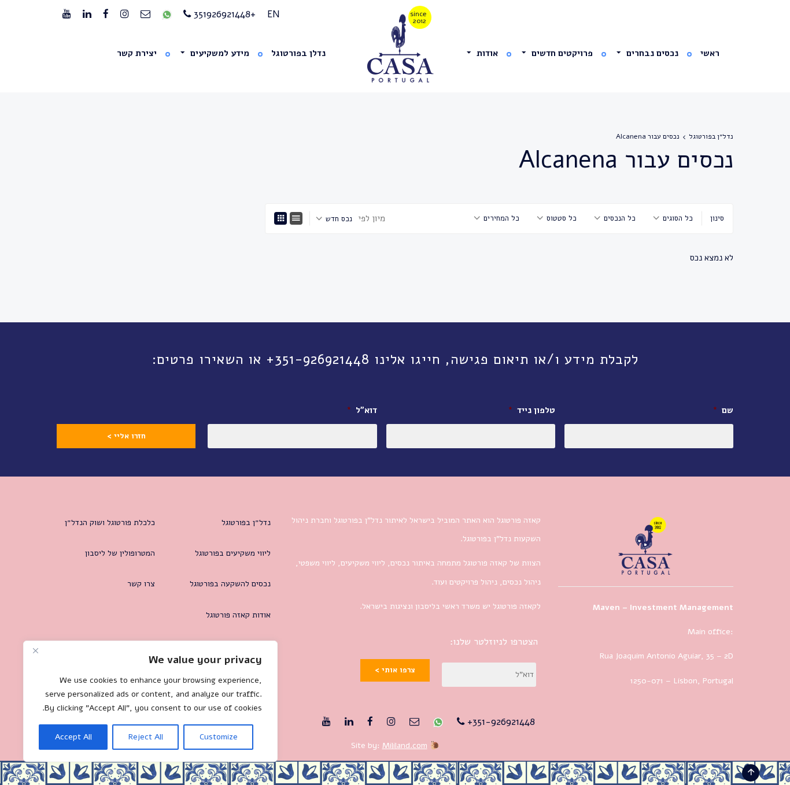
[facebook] (106, 14)
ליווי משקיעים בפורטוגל (233, 553)
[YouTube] (67, 14)
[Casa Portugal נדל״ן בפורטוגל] (395, 49)
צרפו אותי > (395, 670)
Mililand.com (404, 745)
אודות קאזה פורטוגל (238, 614)
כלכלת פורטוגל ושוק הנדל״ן (110, 522)
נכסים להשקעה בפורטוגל (230, 583)
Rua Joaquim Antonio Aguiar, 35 (657, 655)
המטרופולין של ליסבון (120, 553)
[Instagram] (125, 14)
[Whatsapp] (167, 14)
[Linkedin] (87, 14)
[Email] (145, 14)
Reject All (145, 736)
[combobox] (673, 218)
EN (273, 14)
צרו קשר (141, 583)
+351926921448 (223, 14)
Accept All (73, 736)
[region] (150, 701)
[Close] (35, 650)
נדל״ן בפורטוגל (711, 136)
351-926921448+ (499, 721)
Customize (219, 736)
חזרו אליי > (126, 436)
